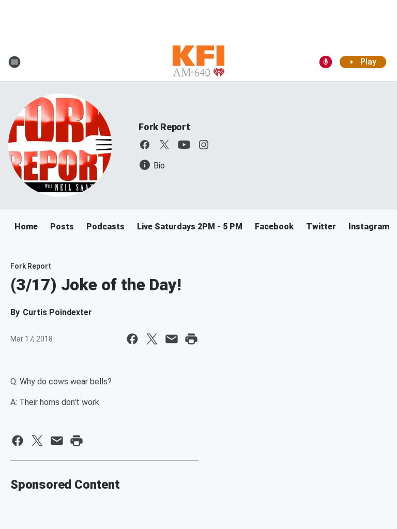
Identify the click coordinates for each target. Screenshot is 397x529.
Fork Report (164, 126)
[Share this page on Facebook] (132, 339)
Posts (62, 226)
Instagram (368, 226)
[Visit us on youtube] (184, 144)
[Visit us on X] (164, 144)
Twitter (321, 226)
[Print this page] (191, 339)
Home (26, 226)
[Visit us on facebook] (145, 144)
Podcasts (105, 226)
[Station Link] (198, 62)
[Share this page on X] (152, 339)
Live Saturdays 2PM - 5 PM (189, 226)
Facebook (274, 226)
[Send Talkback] (325, 62)
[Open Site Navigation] (14, 62)
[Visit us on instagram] (203, 144)
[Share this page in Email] (171, 339)
